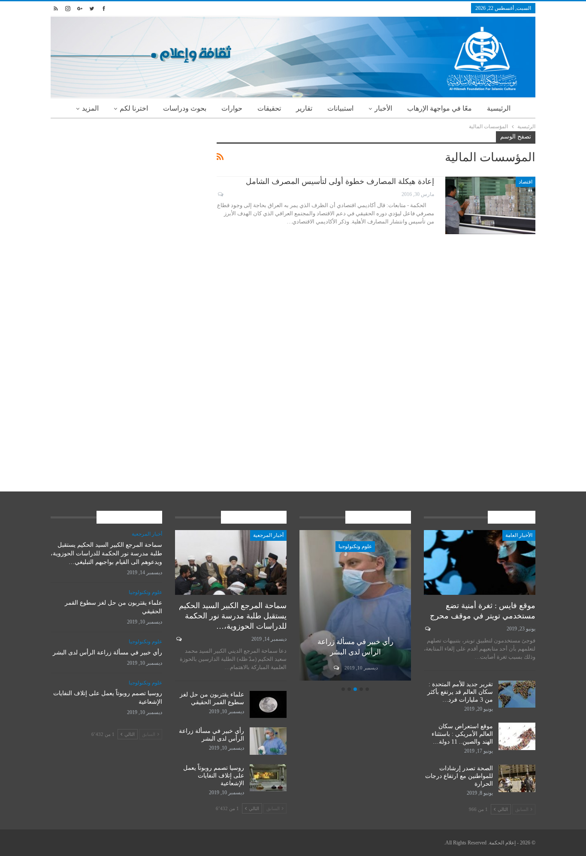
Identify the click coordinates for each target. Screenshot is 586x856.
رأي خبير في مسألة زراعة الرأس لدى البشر (107, 652)
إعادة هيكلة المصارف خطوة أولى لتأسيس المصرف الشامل (340, 181)
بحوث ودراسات (184, 108)
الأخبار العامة (518, 535)
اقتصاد (525, 182)
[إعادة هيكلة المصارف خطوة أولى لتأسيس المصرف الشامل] (490, 205)
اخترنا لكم (134, 108)
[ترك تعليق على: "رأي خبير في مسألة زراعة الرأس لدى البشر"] (335, 667)
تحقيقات (269, 108)
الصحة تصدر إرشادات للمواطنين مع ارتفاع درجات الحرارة (459, 776)
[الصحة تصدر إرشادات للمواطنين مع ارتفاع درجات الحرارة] (516, 778)
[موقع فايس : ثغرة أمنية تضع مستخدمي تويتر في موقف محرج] (479, 562)
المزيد (90, 108)
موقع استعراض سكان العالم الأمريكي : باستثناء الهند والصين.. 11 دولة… (462, 734)
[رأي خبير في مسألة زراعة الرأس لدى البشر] (355, 605)
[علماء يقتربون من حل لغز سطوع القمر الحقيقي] (268, 704)
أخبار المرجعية (268, 535)
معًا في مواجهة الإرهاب (439, 108)
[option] (355, 606)
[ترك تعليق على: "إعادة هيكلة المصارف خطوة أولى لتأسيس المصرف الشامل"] (220, 194)
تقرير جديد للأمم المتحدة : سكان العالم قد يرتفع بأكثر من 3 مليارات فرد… (460, 692)
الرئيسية (498, 108)
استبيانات (340, 108)
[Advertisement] (127, 191)
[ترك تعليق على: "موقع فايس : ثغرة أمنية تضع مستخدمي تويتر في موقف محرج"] (427, 628)
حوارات (231, 108)
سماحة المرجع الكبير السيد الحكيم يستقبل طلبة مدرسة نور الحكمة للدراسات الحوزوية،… (233, 615)
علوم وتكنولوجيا (355, 546)
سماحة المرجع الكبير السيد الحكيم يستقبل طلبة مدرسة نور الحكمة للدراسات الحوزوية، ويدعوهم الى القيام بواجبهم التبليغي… (106, 553)
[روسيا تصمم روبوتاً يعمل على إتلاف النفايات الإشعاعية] (268, 778)
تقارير (304, 108)
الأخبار (383, 108)
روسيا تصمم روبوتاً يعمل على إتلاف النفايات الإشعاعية (213, 776)
